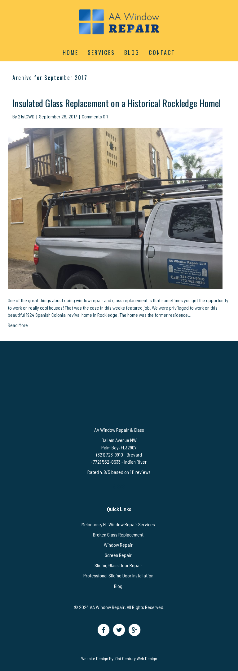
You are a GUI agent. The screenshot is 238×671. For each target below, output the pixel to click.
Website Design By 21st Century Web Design (119, 658)
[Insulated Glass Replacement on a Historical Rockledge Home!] (115, 207)
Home (70, 52)
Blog (131, 52)
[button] (104, 630)
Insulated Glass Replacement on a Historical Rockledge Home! (116, 103)
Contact (162, 52)
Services (101, 52)
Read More (18, 325)
